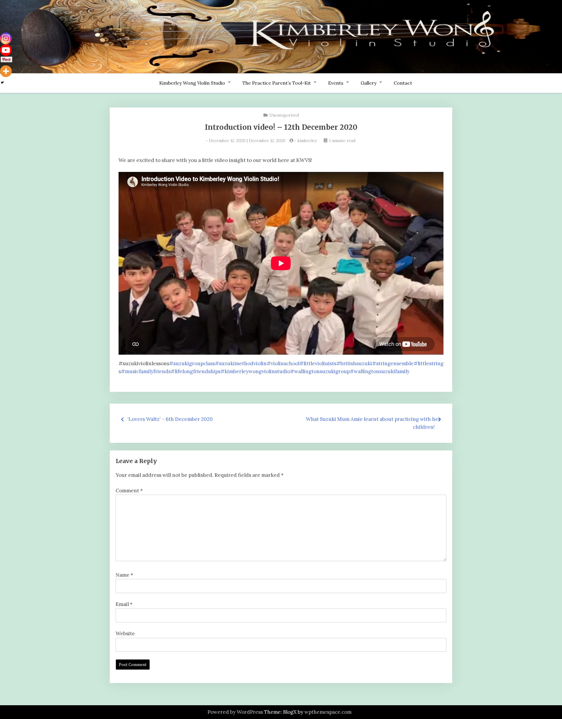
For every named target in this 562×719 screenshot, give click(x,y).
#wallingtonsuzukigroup (320, 371)
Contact (403, 83)
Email (124, 604)
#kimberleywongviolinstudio (255, 371)
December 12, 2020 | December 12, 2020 (247, 140)
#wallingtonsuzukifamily (379, 371)
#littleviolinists (317, 363)
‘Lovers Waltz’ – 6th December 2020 (170, 419)
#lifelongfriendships (195, 371)
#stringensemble (393, 363)
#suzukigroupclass (192, 363)
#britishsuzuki (354, 363)
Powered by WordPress (235, 712)
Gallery (368, 83)
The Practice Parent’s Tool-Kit (276, 83)
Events (335, 83)
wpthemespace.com (328, 712)
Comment (129, 490)
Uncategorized (284, 115)
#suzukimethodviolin (241, 363)
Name (124, 575)
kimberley (307, 140)
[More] (6, 71)
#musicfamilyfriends (146, 371)
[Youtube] (6, 50)
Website (125, 633)
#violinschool (283, 363)
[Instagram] (6, 38)
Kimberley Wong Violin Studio (192, 83)
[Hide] (2, 82)
